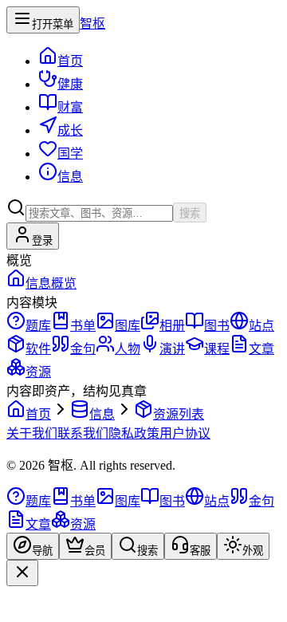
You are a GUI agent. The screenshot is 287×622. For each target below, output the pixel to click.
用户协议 (184, 433)
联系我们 (82, 433)
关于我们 (31, 433)
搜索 (189, 213)
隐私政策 (133, 433)
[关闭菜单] (22, 573)
